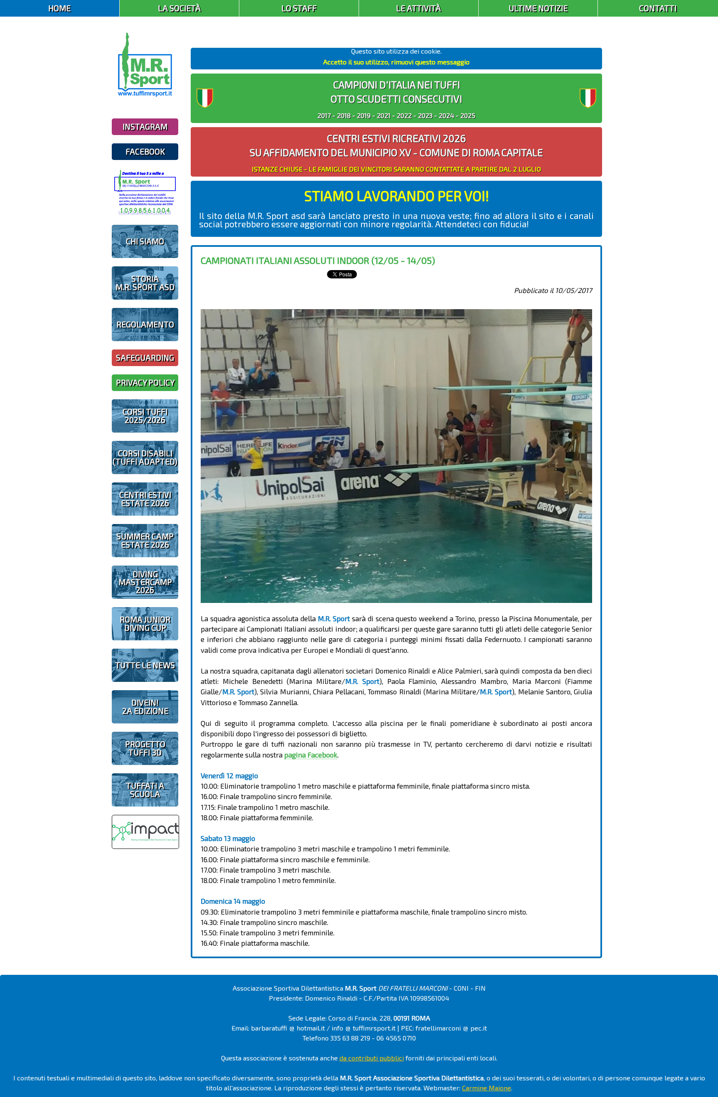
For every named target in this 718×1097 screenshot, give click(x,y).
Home (59, 8)
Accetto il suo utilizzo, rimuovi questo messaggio (396, 62)
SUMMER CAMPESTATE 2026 (145, 540)
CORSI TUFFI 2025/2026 (145, 415)
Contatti (657, 8)
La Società (179, 8)
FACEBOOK (145, 151)
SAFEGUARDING (145, 357)
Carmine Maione (486, 1088)
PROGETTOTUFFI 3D (145, 748)
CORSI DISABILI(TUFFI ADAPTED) (145, 457)
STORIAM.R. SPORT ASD (145, 282)
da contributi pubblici (371, 1058)
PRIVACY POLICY (145, 382)
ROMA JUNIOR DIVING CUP (145, 623)
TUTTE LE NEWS (145, 665)
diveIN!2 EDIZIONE (145, 706)
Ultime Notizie (538, 8)
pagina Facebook (310, 754)
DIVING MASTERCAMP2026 (145, 582)
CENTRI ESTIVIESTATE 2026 (145, 498)
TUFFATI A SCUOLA (145, 789)
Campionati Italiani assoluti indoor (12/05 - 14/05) (318, 260)
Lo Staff (299, 8)
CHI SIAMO (145, 241)
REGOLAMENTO (145, 324)
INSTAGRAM (145, 126)
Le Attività (418, 8)
